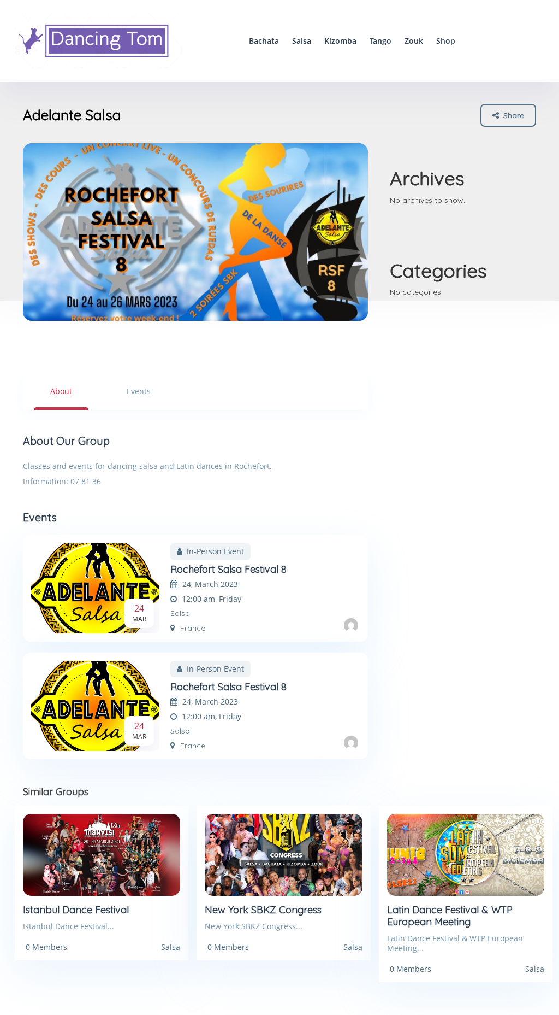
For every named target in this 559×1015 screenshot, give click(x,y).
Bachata (264, 41)
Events (139, 391)
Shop (445, 41)
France (192, 628)
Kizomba (340, 41)
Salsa (301, 41)
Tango (380, 41)
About (61, 391)
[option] (195, 232)
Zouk (414, 41)
